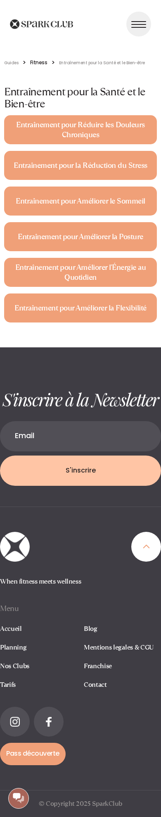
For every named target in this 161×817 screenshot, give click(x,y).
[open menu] (138, 24)
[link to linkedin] (15, 722)
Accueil (11, 628)
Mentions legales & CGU (119, 647)
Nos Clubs (14, 666)
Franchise (98, 666)
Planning (13, 647)
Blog (90, 628)
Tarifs (8, 684)
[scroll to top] (146, 547)
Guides (11, 63)
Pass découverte (32, 754)
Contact (95, 684)
